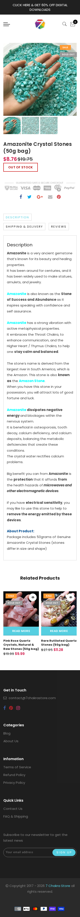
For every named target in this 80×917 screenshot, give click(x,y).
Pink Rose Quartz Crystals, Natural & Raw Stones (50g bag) (21, 645)
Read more (21, 631)
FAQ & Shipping (15, 816)
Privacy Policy (14, 782)
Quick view (33, 597)
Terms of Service (17, 767)
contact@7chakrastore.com (32, 698)
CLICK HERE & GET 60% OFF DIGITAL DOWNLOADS (40, 7)
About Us (10, 741)
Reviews (58, 226)
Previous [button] (11, 82)
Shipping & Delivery (24, 226)
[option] (40, 79)
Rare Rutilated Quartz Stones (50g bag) (59, 643)
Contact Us (12, 808)
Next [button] (63, 82)
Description (17, 217)
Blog (6, 733)
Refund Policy (14, 774)
